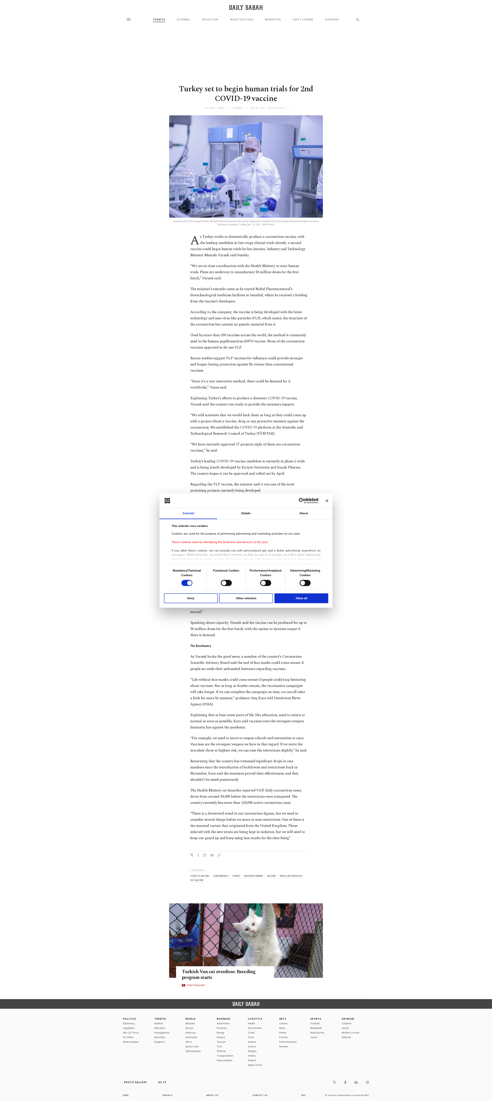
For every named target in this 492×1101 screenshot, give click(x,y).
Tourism (221, 1042)
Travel (251, 1032)
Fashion (252, 1042)
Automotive (223, 1023)
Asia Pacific (191, 1037)
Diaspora (332, 19)
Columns (346, 1023)
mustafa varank (253, 875)
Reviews (283, 1046)
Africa (188, 1042)
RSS (303, 1095)
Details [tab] (246, 513)
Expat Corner (303, 19)
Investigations (241, 19)
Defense (221, 1051)
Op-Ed (345, 1028)
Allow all (301, 598)
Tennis (313, 1037)
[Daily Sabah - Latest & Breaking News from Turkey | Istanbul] (246, 7)
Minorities (273, 19)
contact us (260, 1095)
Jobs (126, 1095)
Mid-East (190, 1023)
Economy (222, 1028)
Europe (189, 1028)
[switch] (226, 583)
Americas (190, 1032)
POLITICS (129, 1018)
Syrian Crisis (192, 1046)
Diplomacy (129, 1023)
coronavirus (220, 875)
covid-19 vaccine (199, 875)
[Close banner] (327, 500)
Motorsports (317, 1032)
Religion (252, 1051)
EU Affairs (128, 1037)
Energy (220, 1032)
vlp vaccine (196, 880)
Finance (221, 1037)
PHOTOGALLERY (196, 985)
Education (210, 19)
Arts (282, 1018)
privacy (167, 1095)
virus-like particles (291, 875)
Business (223, 1018)
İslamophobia (193, 1051)
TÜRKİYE (159, 19)
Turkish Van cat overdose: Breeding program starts (219, 974)
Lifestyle (255, 1018)
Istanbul (183, 19)
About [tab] (303, 513)
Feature (252, 1060)
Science (252, 1046)
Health (251, 1023)
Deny (190, 598)
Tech (219, 1046)
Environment (255, 1028)
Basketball (316, 1028)
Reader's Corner (351, 1032)
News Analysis (130, 1042)
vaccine (271, 875)
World (190, 1018)
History (252, 1055)
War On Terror (131, 1032)
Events (282, 1032)
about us (212, 1095)
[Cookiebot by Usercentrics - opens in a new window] (301, 500)
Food (251, 1037)
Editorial (346, 1037)
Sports (315, 1018)
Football (314, 1023)
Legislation (129, 1028)
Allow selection (246, 598)
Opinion (348, 1018)
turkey (236, 875)
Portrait (283, 1037)
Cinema (283, 1023)
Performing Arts (288, 1042)
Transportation (225, 1055)
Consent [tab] (188, 513)
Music (282, 1028)
